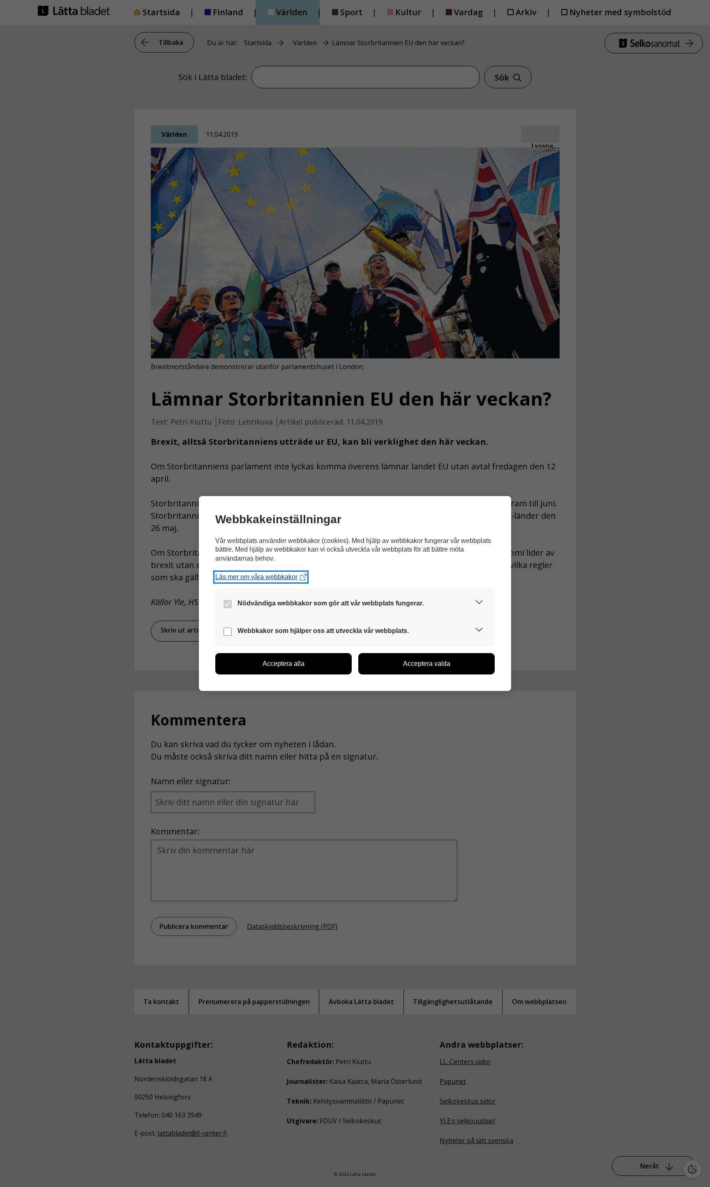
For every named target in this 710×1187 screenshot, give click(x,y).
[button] (479, 603)
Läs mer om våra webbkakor (256, 576)
